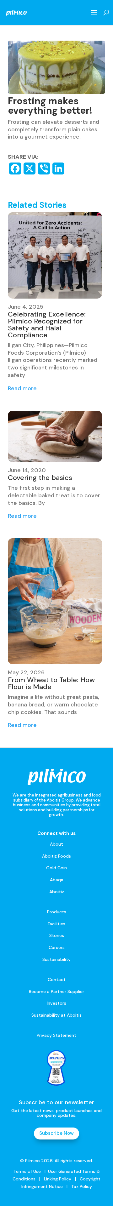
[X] (29, 168)
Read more (22, 388)
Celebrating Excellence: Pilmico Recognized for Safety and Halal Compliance (47, 325)
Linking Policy (57, 1179)
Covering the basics (40, 477)
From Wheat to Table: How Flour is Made (51, 683)
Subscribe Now (56, 1133)
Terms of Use (27, 1171)
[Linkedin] (58, 168)
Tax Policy (81, 1186)
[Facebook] (15, 168)
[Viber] (44, 168)
